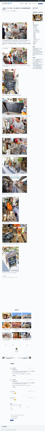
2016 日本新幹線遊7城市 (36, 30)
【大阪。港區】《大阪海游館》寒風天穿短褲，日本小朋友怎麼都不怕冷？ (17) (7, 340)
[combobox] (37, 9)
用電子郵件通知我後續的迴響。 (14, 416)
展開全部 (34, 24)
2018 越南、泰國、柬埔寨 (36, 32)
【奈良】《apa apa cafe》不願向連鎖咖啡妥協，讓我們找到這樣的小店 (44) (26, 330)
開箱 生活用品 (35, 42)
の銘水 (25, 65)
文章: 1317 (16, 352)
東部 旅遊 (34, 36)
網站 (28, 406)
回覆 (34, 379)
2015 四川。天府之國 (35, 29)
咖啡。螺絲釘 (21, 3)
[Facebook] (5, 345)
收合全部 (36, 24)
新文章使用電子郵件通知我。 (14, 418)
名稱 (11, 406)
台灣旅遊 (30, 3)
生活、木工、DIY (34, 3)
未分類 (34, 44)
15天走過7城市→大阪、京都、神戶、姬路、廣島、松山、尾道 (9, 277)
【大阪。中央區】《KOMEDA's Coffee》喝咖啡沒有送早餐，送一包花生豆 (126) (16, 330)
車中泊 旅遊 (34, 38)
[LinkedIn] (27, 345)
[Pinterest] (20, 345)
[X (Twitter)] (13, 345)
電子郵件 (20, 406)
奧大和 (23, 65)
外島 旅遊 (34, 37)
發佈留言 (12, 420)
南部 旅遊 (34, 35)
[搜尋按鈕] (42, 9)
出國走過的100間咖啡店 (36, 25)
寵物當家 (34, 43)
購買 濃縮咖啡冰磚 (40, 3)
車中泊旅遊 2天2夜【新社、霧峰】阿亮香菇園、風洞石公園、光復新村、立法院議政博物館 (38, 65)
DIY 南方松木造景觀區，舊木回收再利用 (37, 51)
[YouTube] (5, 426)
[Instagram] (4, 426)
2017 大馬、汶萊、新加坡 (36, 31)
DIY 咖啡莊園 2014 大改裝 (36, 39)
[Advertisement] (16, 17)
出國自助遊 (26, 3)
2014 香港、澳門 (35, 28)
